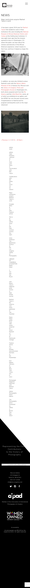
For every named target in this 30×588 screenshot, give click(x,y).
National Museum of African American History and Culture (14, 34)
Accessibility (15, 527)
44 (17, 140)
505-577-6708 (15, 480)
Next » (21, 140)
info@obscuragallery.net (15, 482)
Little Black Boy (17, 94)
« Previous (4, 140)
